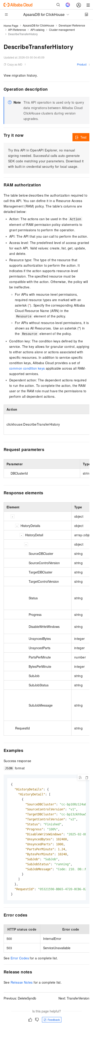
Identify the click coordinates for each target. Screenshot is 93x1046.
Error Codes (20, 958)
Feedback (54, 1020)
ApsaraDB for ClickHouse (38, 25)
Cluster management (62, 30)
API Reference (17, 30)
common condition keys (27, 368)
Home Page (11, 25)
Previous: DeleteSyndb (20, 998)
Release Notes (22, 982)
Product (81, 64)
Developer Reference (72, 25)
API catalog (37, 30)
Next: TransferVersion (73, 998)
